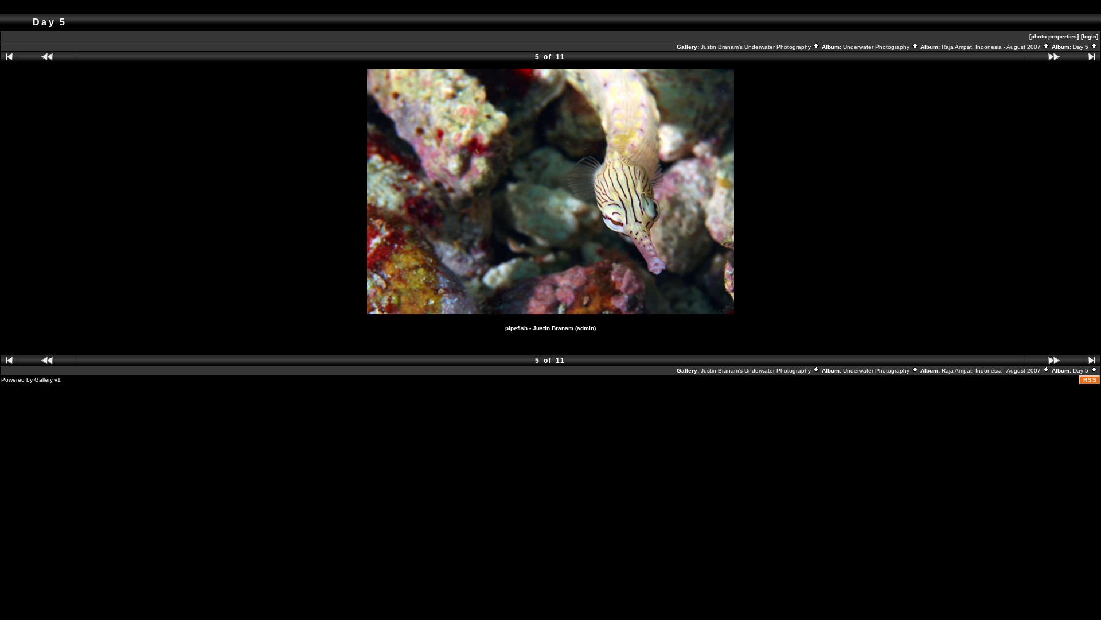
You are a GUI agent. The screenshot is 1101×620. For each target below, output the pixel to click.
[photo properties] (1054, 36)
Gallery (43, 380)
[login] (1089, 36)
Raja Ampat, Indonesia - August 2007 (992, 47)
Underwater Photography (877, 47)
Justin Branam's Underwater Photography (757, 47)
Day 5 (1081, 47)
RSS (1090, 380)
